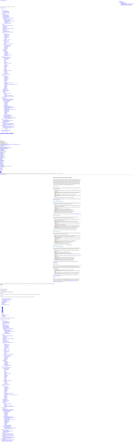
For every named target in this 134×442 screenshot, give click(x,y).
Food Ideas (5, 51)
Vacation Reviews (6, 53)
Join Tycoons (74, 229)
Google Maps (3, 143)
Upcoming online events (5, 119)
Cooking (1, 164)
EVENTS (3, 13)
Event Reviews (6, 55)
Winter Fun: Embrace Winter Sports (8, 118)
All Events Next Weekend (6, 17)
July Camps (5, 72)
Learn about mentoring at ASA (56, 275)
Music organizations (6, 34)
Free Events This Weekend (6, 11)
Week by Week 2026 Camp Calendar (7, 70)
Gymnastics (5, 78)
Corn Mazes (5, 415)
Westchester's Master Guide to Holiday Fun (8, 106)
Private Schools (4, 30)
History (1, 159)
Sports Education (6, 46)
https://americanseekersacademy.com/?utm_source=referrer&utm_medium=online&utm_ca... (10, 144)
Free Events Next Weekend (6, 16)
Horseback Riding (6, 389)
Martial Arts (5, 359)
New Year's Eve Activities (7, 114)
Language (1, 158)
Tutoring (4, 91)
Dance (5, 61)
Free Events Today (5, 10)
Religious (5, 66)
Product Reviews (6, 364)
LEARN (3, 74)
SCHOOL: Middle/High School (3, 148)
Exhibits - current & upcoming (7, 93)
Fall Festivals (5, 103)
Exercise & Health (6, 77)
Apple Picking (6, 104)
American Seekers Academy (7, 133)
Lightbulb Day (6, 112)
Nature (5, 63)
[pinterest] (2, 310)
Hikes (5, 42)
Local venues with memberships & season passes (8, 28)
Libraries (5, 404)
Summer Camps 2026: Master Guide (7, 367)
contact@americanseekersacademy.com (58, 281)
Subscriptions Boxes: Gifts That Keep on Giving (9, 109)
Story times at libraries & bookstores (8, 95)
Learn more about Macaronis (56, 199)
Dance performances (6, 37)
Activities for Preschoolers (7, 20)
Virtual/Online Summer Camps (6, 121)
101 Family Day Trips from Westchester (6, 130)
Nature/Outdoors (2, 165)
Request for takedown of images (5, 304)
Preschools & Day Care (5, 401)
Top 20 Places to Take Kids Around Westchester (8, 123)
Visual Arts (5, 64)
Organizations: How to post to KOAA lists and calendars (127, 3)
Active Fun (4, 44)
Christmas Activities (6, 111)
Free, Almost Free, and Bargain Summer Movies (8, 328)
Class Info (1, 284)
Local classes (4, 75)
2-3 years (1, 167)
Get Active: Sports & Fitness (7, 45)
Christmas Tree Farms (6, 108)
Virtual (2, 429)
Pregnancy (5, 398)
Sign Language (6, 83)
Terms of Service (4, 316)
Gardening (1, 163)
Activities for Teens (6, 22)
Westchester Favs (3, 122)
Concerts (5, 33)
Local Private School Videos (6, 31)
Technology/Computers (2, 157)
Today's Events (4, 14)
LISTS (2, 334)
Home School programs (3, 152)
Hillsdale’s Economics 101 (73, 255)
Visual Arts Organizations (7, 39)
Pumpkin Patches (6, 105)
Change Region (121, 1)
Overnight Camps (6, 59)
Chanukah (5, 423)
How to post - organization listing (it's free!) (7, 298)
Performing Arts (6, 80)
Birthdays (4, 24)
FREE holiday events (6, 421)
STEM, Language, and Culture (7, 373)
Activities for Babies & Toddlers (8, 19)
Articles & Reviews (5, 50)
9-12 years (1, 169)
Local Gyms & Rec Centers (7, 356)
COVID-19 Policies (4, 301)
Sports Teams (5, 47)
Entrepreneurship (2, 155)
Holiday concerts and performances (8, 115)
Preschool (5, 67)
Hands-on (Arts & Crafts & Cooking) (8, 393)
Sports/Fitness (6, 62)
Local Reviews (6, 52)
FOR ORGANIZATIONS (122, 2)
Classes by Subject (6, 76)
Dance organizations (6, 36)
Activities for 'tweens (6, 21)
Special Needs (4, 49)
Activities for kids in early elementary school (9, 331)
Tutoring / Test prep (2, 156)
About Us (3, 313)
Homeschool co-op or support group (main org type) (6, 147)
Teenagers (5, 69)
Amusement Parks (6, 41)
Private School (1, 149)
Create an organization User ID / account (6, 299)
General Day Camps (6, 58)
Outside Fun (4, 350)
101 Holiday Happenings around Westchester (9, 417)
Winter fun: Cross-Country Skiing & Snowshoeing (10, 117)
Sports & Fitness (6, 387)
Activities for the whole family (7, 23)
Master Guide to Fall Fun (7, 101)
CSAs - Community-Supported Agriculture (8, 25)
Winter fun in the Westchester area (7, 426)
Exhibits (5, 38)
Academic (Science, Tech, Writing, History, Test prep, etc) (10, 84)
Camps (2, 56)
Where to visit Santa (6, 420)
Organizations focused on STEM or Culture (9, 406)
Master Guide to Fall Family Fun (6, 100)
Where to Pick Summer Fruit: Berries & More (8, 342)
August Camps (6, 73)
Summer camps (2, 153)
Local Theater (6, 35)
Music (1, 162)
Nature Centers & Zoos (7, 351)
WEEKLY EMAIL (4, 125)
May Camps (5, 381)
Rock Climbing (6, 48)
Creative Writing (2, 160)
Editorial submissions (4, 302)
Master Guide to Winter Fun (7, 116)
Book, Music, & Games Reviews (8, 365)
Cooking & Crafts (6, 65)
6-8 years (1, 168)
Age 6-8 (5, 378)
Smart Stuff (4, 92)
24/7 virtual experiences (5, 432)
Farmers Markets (5, 98)
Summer (3, 97)
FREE (2, 320)
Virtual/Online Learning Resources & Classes (8, 120)
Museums (5, 94)
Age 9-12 (5, 379)
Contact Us (3, 314)
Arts (3, 32)
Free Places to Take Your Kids (6, 323)
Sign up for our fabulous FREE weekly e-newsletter (9, 437)
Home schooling (5, 407)
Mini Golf (5, 353)
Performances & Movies (7, 345)
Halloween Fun (6, 102)
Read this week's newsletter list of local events (8, 126)
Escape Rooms (4, 27)
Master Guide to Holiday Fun (7, 418)
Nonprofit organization (2, 150)
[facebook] (2, 307)
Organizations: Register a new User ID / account (126, 4)
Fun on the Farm (5, 336)
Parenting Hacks (6, 362)
